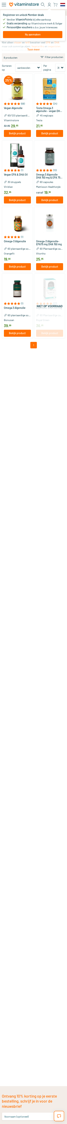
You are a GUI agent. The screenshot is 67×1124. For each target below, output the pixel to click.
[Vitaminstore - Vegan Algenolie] (17, 89)
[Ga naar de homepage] (24, 4)
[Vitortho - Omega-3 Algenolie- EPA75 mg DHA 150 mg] (49, 222)
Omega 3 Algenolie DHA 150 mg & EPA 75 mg (48, 176)
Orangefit (9, 253)
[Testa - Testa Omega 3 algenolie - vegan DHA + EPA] (49, 89)
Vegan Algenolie (13, 108)
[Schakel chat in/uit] (59, 1116)
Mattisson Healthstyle (48, 186)
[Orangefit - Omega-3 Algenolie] (17, 222)
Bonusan (9, 320)
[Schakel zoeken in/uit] (43, 4)
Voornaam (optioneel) (16, 1116)
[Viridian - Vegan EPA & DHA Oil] (17, 155)
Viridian (8, 186)
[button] (17, 103)
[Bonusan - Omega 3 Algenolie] (17, 288)
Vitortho (41, 253)
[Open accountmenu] (49, 5)
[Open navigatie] (4, 5)
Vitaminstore (11, 120)
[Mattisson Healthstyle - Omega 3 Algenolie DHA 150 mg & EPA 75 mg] (49, 155)
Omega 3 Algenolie (14, 307)
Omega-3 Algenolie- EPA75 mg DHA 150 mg (49, 243)
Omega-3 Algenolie (15, 241)
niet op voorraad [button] (50, 306)
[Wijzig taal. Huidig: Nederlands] (62, 4)
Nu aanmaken (33, 34)
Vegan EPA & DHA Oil (16, 174)
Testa (39, 120)
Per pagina (47, 67)
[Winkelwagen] (55, 4)
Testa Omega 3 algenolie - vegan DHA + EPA (49, 110)
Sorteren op (7, 67)
